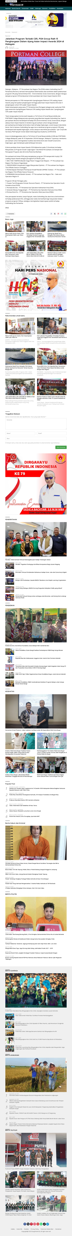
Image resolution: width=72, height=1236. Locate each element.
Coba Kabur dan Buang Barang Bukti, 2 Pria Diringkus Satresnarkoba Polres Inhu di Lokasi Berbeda (34, 934)
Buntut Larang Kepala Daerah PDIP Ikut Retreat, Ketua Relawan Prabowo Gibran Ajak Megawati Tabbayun (33, 958)
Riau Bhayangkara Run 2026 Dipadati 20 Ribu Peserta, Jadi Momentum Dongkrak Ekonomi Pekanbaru (39, 1024)
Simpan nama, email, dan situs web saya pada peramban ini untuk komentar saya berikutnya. (33, 443)
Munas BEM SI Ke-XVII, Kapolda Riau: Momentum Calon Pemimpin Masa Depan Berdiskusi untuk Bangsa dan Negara (14, 254)
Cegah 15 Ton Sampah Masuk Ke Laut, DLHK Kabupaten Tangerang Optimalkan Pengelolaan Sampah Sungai (36, 1107)
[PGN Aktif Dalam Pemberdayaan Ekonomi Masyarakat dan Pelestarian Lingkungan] (36, 1075)
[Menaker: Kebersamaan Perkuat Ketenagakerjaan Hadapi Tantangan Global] (36, 539)
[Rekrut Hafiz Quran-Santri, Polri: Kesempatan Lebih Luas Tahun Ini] (14, 226)
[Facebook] (24, 1224)
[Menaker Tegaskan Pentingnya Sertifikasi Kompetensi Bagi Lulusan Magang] (9, 565)
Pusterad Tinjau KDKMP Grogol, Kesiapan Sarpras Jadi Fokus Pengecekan (27, 1169)
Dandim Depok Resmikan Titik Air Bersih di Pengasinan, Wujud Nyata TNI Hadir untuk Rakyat (19, 1190)
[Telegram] (47, 1224)
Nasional (7, 36)
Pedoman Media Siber (47, 1229)
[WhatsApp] (41, 1224)
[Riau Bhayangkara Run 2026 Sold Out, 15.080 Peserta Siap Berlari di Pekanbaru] (9, 1040)
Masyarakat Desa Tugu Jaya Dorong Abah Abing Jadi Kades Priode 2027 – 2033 (29, 948)
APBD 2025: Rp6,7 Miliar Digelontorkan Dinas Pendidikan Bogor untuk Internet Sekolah (40, 674)
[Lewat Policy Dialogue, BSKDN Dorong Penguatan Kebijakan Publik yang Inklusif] (9, 589)
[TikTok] (44, 1224)
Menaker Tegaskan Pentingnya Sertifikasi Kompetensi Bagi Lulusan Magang (37, 564)
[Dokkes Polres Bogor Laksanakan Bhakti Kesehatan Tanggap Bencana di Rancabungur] (20, 765)
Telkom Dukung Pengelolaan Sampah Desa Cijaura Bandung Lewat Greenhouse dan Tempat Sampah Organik (36, 1101)
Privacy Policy (35, 1229)
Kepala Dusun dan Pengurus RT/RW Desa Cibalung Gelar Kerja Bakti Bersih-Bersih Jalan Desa (37, 1118)
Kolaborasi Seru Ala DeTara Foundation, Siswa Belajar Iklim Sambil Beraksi (27, 645)
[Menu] (6, 4)
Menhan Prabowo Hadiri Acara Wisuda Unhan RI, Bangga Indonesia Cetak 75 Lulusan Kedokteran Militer (57, 254)
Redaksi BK (11, 47)
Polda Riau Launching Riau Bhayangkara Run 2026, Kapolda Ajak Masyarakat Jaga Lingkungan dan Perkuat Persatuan (40, 1048)
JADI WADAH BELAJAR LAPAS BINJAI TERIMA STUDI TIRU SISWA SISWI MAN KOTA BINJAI (35, 254)
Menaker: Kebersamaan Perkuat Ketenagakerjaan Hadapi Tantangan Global (27, 560)
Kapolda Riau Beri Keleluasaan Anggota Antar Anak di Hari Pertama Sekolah (37, 658)
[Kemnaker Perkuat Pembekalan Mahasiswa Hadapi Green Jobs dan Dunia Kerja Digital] (9, 573)
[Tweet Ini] (54, 213)
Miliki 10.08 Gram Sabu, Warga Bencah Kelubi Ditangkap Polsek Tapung (26, 874)
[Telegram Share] (61, 213)
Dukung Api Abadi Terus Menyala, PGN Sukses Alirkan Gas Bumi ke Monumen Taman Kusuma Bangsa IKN (56, 235)
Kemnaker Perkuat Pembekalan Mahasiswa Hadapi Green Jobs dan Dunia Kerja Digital (40, 572)
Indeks (13, 1229)
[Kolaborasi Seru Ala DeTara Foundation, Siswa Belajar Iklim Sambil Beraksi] (36, 625)
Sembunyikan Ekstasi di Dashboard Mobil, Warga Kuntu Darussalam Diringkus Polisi (29, 939)
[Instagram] (34, 1224)
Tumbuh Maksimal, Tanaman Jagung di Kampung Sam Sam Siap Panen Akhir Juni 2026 (31, 944)
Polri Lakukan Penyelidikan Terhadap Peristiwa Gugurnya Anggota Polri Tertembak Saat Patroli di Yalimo (35, 235)
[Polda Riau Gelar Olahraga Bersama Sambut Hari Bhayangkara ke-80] (9, 1032)
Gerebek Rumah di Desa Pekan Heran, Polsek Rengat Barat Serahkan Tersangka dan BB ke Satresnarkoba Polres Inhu (32, 864)
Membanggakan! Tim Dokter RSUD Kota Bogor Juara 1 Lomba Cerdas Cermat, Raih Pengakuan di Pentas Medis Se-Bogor (52, 752)
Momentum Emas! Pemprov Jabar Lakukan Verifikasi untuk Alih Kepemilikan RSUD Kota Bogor (33, 730)
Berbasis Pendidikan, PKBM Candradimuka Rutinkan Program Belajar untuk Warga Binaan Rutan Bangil (39, 682)
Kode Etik (19, 1229)
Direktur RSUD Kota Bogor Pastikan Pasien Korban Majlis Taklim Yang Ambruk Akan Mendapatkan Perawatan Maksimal (17, 752)
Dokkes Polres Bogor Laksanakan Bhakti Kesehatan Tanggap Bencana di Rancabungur (18, 775)
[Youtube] (37, 1224)
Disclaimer (58, 1229)
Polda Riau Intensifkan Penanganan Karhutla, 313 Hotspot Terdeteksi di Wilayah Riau (34, 794)
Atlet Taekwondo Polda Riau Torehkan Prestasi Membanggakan (34, 1015)
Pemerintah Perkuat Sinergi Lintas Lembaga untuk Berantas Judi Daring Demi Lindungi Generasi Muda (40, 597)
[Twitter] (28, 1224)
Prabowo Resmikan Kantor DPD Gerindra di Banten (24, 800)
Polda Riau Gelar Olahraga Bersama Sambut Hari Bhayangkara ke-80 (36, 1031)
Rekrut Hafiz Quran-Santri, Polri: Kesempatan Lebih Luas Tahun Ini (14, 235)
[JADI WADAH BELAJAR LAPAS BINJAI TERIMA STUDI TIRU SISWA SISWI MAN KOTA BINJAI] (36, 246)
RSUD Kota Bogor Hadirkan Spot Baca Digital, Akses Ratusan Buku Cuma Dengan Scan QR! (50, 775)
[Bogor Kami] (16, 4)
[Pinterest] (31, 1224)
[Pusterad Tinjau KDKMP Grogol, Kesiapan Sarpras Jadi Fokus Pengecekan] (36, 1150)
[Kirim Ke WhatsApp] (65, 213)
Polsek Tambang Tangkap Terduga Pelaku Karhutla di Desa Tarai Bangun (27, 879)
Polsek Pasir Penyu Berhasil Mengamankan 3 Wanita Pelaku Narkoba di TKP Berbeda (30, 883)
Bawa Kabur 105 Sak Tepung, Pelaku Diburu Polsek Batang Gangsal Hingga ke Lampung (31, 869)
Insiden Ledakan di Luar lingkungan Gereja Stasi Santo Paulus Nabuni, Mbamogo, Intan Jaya (51, 1214)
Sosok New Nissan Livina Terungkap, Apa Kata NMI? (24, 816)
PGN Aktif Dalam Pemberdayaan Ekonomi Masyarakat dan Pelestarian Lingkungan (33, 1095)
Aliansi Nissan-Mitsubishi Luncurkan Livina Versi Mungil (25, 811)
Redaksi (26, 1229)
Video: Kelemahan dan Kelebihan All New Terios (23, 805)
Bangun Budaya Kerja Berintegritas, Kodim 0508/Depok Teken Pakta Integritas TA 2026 (18, 1214)
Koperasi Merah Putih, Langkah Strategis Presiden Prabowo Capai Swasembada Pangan (31, 953)
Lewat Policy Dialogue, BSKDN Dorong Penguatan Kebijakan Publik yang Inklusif (38, 588)
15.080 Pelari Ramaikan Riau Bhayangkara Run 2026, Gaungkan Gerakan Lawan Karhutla (31, 1011)
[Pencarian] (66, 4)
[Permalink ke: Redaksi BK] (6, 47)
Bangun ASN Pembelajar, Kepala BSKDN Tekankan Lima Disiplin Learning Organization (40, 580)
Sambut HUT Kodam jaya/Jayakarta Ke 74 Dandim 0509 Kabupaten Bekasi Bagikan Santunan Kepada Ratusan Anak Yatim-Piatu (37, 789)
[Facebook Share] (51, 213)
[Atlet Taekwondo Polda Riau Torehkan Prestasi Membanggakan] (9, 1017)
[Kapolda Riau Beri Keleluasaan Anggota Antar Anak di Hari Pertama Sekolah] (9, 659)
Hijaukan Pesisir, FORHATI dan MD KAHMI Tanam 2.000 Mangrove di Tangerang (32, 1113)
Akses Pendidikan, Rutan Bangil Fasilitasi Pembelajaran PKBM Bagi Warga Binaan (39, 650)
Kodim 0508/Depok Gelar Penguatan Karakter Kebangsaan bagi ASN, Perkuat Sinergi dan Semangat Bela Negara (51, 1191)
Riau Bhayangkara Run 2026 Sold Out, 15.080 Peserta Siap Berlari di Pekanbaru (38, 1039)
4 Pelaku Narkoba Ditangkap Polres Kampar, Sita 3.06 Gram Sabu (24, 888)
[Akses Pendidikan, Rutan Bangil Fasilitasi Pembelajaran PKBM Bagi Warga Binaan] (9, 651)
